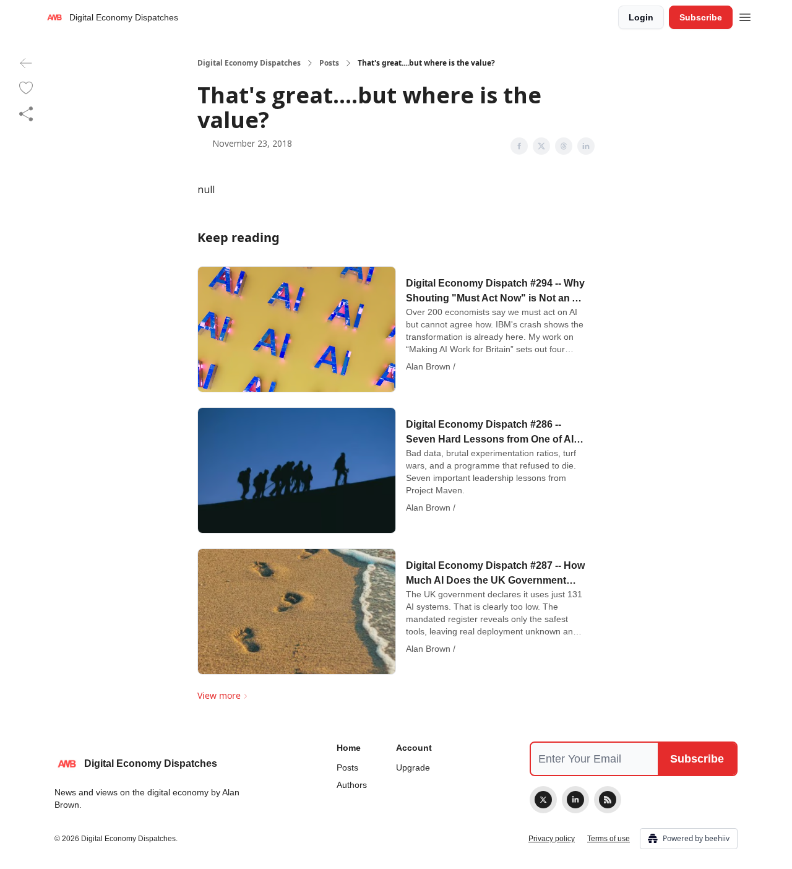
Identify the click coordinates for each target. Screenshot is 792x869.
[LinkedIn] (575, 799)
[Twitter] (543, 799)
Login (641, 17)
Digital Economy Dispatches (249, 63)
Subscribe (700, 17)
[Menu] (745, 15)
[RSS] (607, 799)
